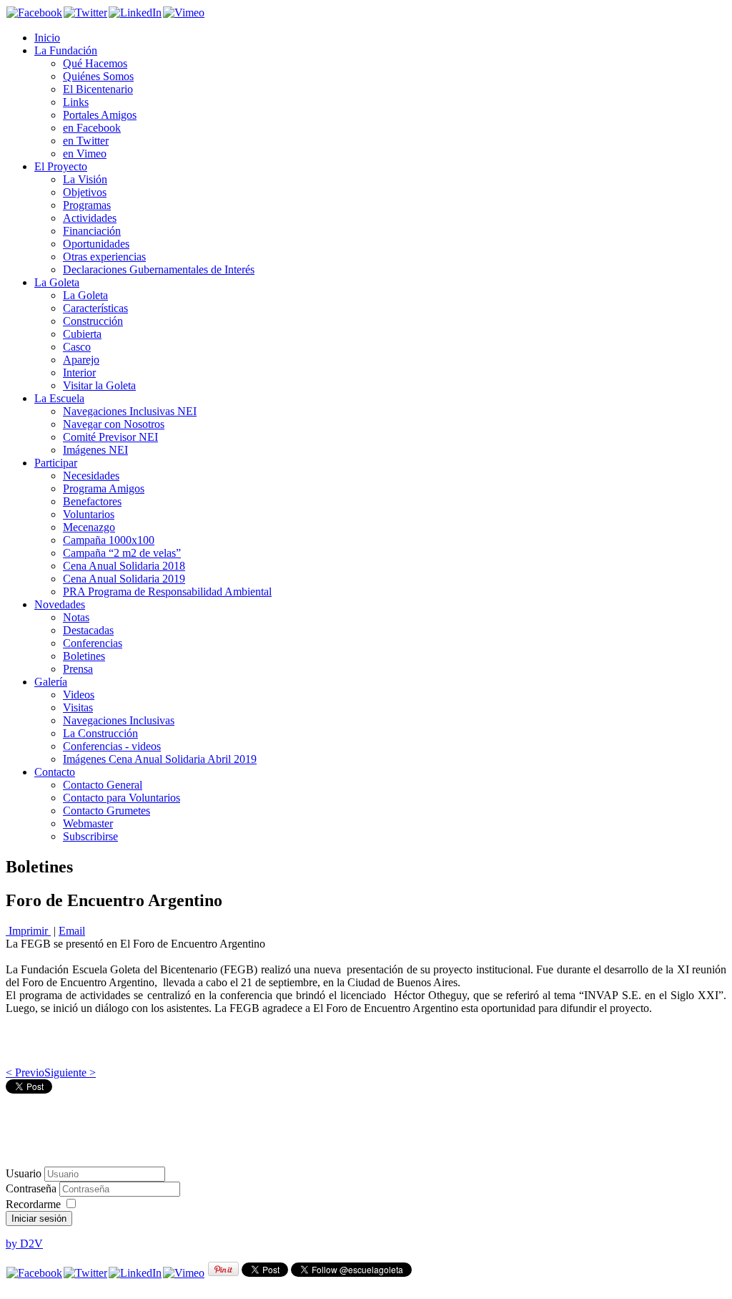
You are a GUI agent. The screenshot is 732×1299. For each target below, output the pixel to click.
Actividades (90, 218)
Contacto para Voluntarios (121, 798)
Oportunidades (96, 244)
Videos (78, 695)
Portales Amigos (100, 115)
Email (72, 931)
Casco (77, 347)
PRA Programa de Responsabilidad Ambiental (167, 591)
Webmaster (88, 823)
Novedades (59, 604)
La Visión (85, 179)
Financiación (92, 231)
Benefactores (92, 501)
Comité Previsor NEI (110, 437)
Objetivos (85, 192)
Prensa (78, 669)
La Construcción (100, 733)
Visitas (78, 707)
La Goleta (56, 282)
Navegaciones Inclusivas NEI (130, 411)
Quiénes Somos (98, 76)
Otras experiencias (104, 256)
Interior (79, 372)
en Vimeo (85, 153)
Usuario (23, 1173)
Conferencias (92, 643)
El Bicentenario (98, 89)
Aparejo (81, 360)
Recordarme (33, 1204)
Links (76, 102)
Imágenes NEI (95, 450)
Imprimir (28, 931)
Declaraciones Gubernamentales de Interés (158, 269)
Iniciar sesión (38, 1218)
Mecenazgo (89, 527)
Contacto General (102, 785)
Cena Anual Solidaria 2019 (124, 579)
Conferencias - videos (112, 746)
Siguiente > (70, 1072)
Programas (87, 205)
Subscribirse (90, 836)
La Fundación (65, 50)
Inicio (47, 37)
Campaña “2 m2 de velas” (122, 553)
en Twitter (86, 141)
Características (95, 308)
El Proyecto (60, 166)
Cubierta (82, 334)
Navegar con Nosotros (113, 424)
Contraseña (32, 1188)
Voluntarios (88, 514)
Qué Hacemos (95, 63)
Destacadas (88, 630)
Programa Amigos (103, 488)
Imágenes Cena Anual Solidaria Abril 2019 (160, 759)
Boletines (84, 656)
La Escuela (59, 398)
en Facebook (92, 128)
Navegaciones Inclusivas (118, 720)
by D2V (24, 1243)
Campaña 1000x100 (108, 540)
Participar (55, 463)
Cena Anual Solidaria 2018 (124, 566)
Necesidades (91, 476)
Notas (76, 617)
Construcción (93, 321)
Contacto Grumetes (106, 810)
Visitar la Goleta (99, 385)
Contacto (54, 772)
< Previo (25, 1072)
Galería (50, 682)
